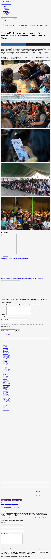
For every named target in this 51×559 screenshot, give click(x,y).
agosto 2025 (5, 360)
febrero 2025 (6, 367)
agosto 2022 (5, 402)
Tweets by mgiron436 (5, 334)
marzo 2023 (5, 394)
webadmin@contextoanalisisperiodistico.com (10, 510)
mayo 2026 (5, 349)
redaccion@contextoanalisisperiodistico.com (10, 507)
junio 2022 (5, 405)
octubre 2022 (6, 400)
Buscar (2, 328)
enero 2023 (5, 397)
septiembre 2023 (6, 387)
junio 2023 (5, 391)
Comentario (3, 314)
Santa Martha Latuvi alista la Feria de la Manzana (14, 258)
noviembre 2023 (6, 385)
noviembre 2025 (6, 356)
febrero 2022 (6, 410)
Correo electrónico (5, 319)
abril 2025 (5, 364)
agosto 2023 (5, 388)
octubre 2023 (6, 386)
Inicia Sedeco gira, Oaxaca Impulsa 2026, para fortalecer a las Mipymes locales (22, 278)
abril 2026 (5, 350)
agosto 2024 (5, 374)
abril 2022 (5, 407)
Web (1, 321)
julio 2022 (5, 404)
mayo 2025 (5, 363)
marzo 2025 (5, 366)
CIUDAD (5, 7)
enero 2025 (5, 368)
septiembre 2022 (6, 401)
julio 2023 (5, 389)
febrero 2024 (6, 381)
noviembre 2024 (6, 370)
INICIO (5, 6)
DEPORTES (6, 14)
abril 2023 (5, 393)
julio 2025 (5, 361)
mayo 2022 (5, 406)
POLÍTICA (5, 8)
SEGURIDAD (6, 13)
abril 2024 (5, 379)
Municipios (5, 29)
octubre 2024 (6, 371)
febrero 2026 (6, 352)
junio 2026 (5, 348)
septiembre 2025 (6, 358)
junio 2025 (5, 362)
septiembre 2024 (6, 373)
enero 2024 (5, 382)
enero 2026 (5, 354)
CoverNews (22, 556)
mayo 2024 (5, 377)
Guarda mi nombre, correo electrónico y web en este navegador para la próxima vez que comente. (22, 324)
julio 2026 (5, 346)
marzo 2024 (5, 380)
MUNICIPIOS (6, 9)
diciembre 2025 (6, 355)
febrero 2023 (6, 395)
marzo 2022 (5, 408)
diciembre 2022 (6, 398)
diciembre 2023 (6, 383)
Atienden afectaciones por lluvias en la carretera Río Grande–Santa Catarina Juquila (24, 299)
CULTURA (5, 11)
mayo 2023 (5, 392)
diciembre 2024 (6, 369)
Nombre (3, 316)
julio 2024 (5, 375)
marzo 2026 (5, 351)
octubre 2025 (6, 357)
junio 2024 (5, 376)
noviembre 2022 (6, 399)
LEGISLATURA (7, 12)
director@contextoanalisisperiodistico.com (9, 504)
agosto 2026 (5, 345)
